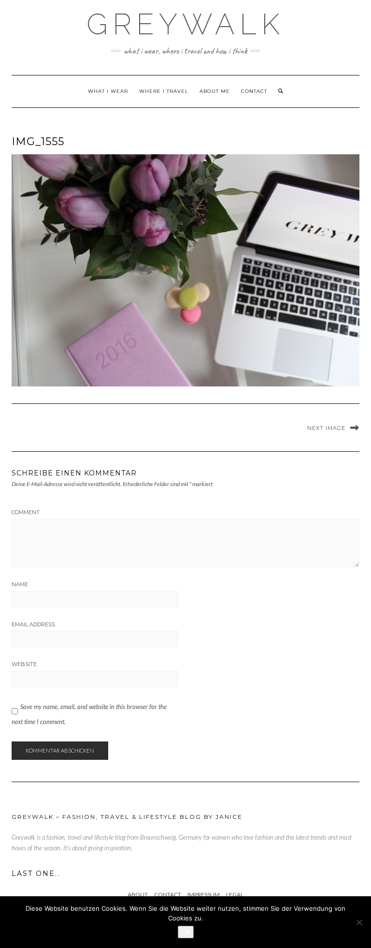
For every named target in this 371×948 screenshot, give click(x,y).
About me (215, 91)
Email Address (33, 624)
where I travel (163, 91)
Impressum (203, 894)
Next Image (326, 428)
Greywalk (185, 24)
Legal (234, 894)
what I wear (108, 91)
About (138, 894)
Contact (254, 91)
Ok (186, 932)
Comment (26, 512)
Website (24, 664)
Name (20, 584)
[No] (359, 922)
